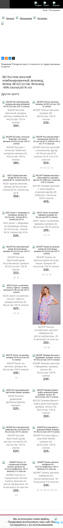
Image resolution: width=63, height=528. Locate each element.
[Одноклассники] (6, 58)
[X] (13, 58)
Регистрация (54, 10)
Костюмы (42, 18)
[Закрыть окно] (57, 519)
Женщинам (26, 18)
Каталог (10, 18)
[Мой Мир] (9, 58)
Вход (45, 10)
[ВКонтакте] (2, 58)
